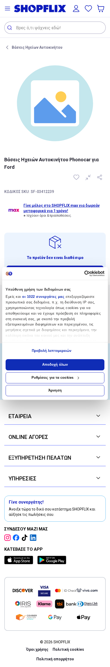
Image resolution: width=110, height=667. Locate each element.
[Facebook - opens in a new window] (17, 537)
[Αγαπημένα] (88, 9)
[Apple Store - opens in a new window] (19, 560)
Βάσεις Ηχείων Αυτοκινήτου (37, 47)
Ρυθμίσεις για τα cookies (52, 378)
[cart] (101, 9)
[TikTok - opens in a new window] (25, 537)
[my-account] (76, 9)
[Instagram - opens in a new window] (8, 537)
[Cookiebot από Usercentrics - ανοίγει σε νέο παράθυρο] (81, 273)
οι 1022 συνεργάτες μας (43, 297)
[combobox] (55, 28)
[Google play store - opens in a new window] (51, 560)
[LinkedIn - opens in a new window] (34, 537)
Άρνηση (55, 391)
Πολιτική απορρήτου (55, 659)
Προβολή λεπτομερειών (52, 351)
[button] (7, 8)
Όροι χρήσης (37, 649)
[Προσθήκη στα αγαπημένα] (77, 177)
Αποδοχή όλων (55, 365)
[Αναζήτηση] (10, 28)
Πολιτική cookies (68, 649)
